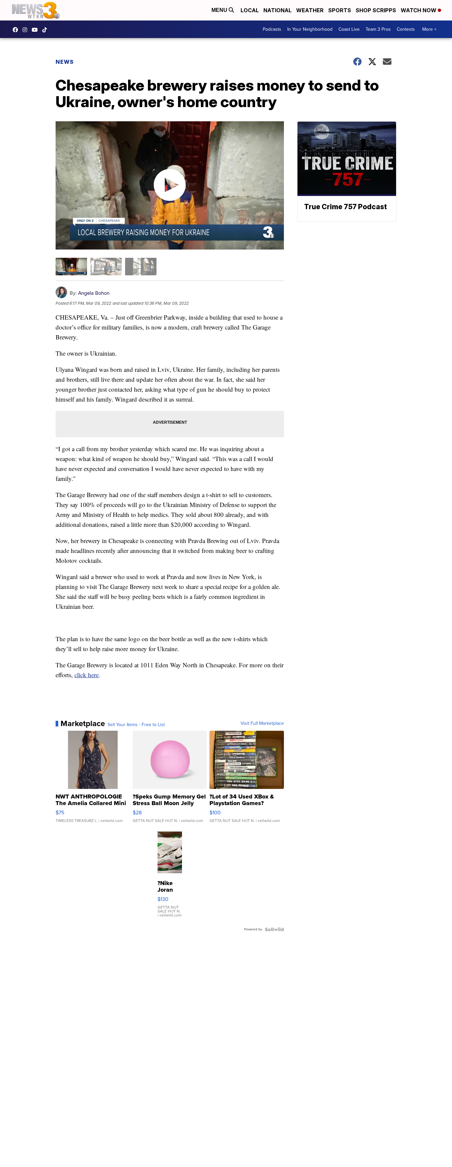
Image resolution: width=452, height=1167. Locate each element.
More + (429, 29)
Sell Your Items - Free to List (136, 724)
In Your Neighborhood (310, 29)
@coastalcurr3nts (46, 29)
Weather (310, 10)
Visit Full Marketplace (262, 723)
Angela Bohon (94, 293)
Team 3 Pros (378, 29)
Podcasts (272, 29)
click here (86, 675)
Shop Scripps (376, 10)
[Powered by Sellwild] (274, 929)
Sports (339, 10)
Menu (220, 10)
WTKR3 (17, 29)
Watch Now (419, 10)
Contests (406, 29)
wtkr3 (26, 29)
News (65, 61)
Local (250, 10)
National (277, 10)
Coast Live (349, 29)
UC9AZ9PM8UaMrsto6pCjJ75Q (36, 29)
